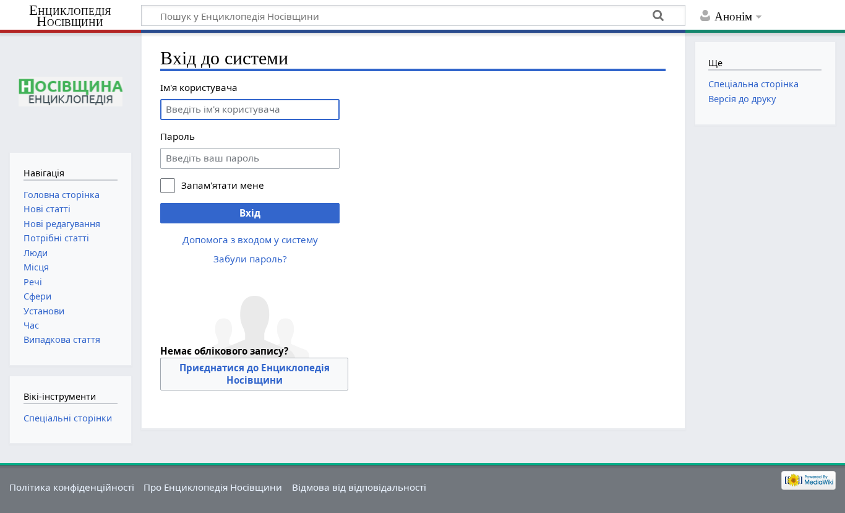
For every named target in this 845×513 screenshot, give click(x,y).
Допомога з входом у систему (250, 239)
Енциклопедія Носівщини (70, 16)
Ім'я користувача (199, 87)
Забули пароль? (250, 258)
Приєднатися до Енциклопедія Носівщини (254, 373)
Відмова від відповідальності (359, 487)
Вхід (249, 213)
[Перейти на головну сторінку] (70, 91)
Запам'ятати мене (222, 185)
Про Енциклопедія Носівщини (213, 487)
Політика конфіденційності (71, 487)
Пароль (177, 136)
